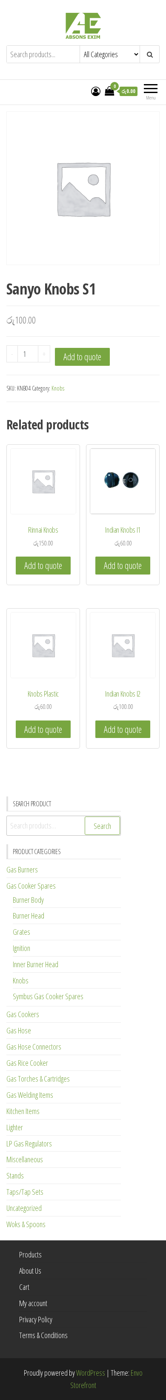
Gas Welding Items (29, 1095)
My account (33, 1303)
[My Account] (95, 91)
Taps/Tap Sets (24, 1192)
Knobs (58, 388)
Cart (24, 1287)
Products (30, 1254)
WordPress (90, 1373)
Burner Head (28, 915)
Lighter (14, 1127)
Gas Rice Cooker (27, 1063)
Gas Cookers (22, 1014)
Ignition (21, 948)
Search (102, 826)
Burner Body (28, 900)
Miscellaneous (24, 1159)
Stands (15, 1175)
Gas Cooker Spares (31, 886)
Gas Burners (22, 869)
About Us (30, 1271)
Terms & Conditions (43, 1335)
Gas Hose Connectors (33, 1046)
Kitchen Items (23, 1111)
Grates (21, 932)
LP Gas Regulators (29, 1143)
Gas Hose (18, 1030)
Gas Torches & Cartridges (38, 1078)
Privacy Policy (35, 1319)
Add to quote (82, 356)
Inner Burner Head (35, 964)
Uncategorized (24, 1208)
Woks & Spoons (26, 1224)
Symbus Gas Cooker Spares (48, 996)
